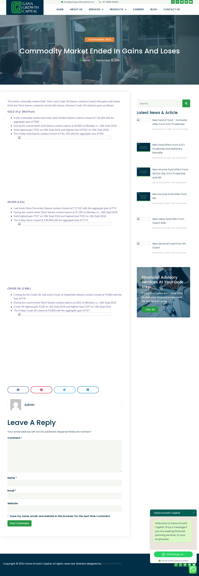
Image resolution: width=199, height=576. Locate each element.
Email (11, 490)
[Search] (186, 103)
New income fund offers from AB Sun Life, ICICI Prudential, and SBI (170, 173)
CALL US (150, 309)
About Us (76, 9)
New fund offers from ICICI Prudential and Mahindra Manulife (168, 148)
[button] (18, 389)
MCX (108, 39)
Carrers (138, 9)
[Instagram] (177, 2)
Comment (14, 438)
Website (12, 503)
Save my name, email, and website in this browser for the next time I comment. (60, 516)
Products (116, 9)
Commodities (96, 39)
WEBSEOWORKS (111, 563)
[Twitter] (182, 2)
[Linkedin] (186, 2)
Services (94, 9)
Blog (153, 9)
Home (60, 9)
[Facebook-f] (173, 2)
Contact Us (171, 9)
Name (12, 478)
